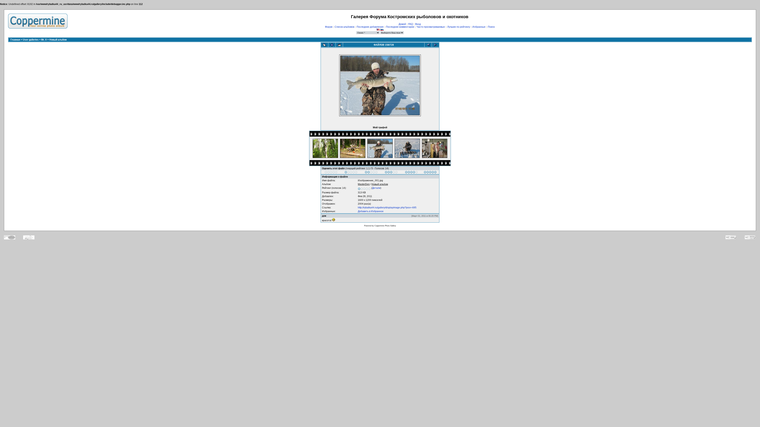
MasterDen (364, 184)
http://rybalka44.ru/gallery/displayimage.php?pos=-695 (387, 207)
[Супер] (430, 172)
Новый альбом (58, 39)
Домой (402, 24)
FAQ (410, 24)
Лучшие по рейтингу (458, 27)
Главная (15, 39)
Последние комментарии (400, 27)
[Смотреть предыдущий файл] (428, 45)
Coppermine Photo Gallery (385, 226)
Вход (418, 24)
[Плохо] (351, 172)
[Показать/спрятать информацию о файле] (331, 45)
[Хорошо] (391, 172)
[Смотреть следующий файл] (435, 45)
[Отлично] (411, 172)
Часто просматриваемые (431, 27)
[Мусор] (331, 172)
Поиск (491, 27)
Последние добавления (370, 27)
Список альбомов (344, 27)
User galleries (31, 39)
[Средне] (371, 172)
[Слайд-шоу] (339, 45)
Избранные (478, 27)
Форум (328, 27)
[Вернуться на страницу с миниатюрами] (324, 45)
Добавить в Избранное (371, 211)
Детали (376, 188)
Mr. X (44, 39)
